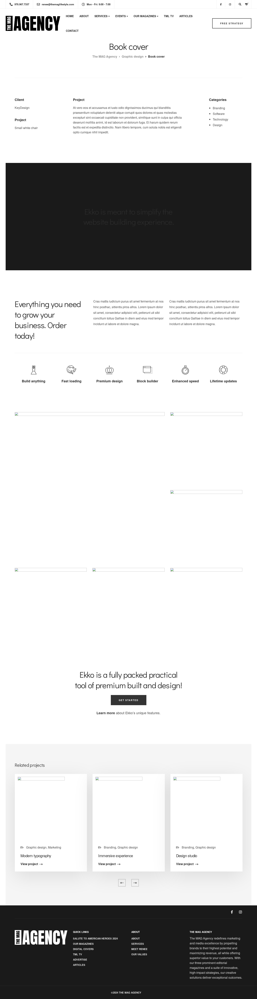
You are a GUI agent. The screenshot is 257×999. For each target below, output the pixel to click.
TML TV (169, 16)
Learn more (106, 712)
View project (29, 864)
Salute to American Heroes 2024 (95, 938)
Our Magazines (145, 16)
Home (70, 16)
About (84, 16)
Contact (72, 31)
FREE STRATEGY (231, 23)
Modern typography (36, 855)
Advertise (80, 959)
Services (100, 16)
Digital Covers (83, 949)
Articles (185, 16)
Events (120, 16)
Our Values (139, 954)
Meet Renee (139, 949)
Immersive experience (115, 855)
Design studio (186, 855)
